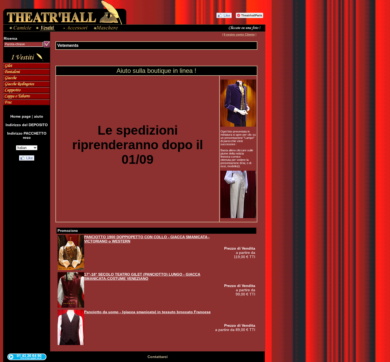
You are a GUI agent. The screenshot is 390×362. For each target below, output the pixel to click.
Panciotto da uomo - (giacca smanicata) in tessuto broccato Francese (147, 312)
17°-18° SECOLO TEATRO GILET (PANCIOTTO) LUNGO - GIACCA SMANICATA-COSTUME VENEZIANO (142, 276)
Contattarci (158, 357)
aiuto (38, 116)
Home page (20, 116)
